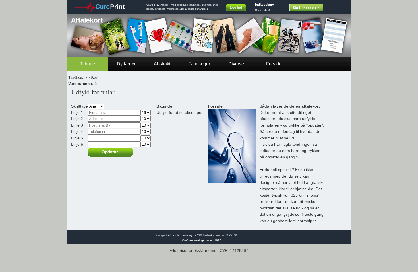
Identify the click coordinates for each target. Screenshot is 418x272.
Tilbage (87, 63)
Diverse (236, 63)
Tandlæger (199, 63)
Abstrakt (162, 63)
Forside (274, 63)
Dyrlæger (126, 63)
